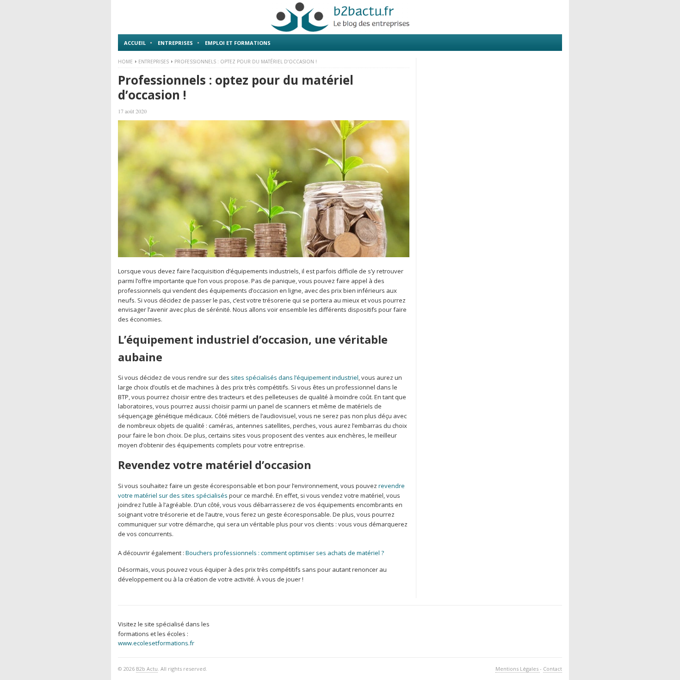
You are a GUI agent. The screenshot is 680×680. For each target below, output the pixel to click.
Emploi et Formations (238, 42)
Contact (552, 668)
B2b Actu (147, 668)
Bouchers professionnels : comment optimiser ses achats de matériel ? (284, 553)
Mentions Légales (517, 668)
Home (125, 61)
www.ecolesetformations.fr (156, 643)
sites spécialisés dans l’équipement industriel (295, 377)
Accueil (135, 42)
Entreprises (175, 42)
